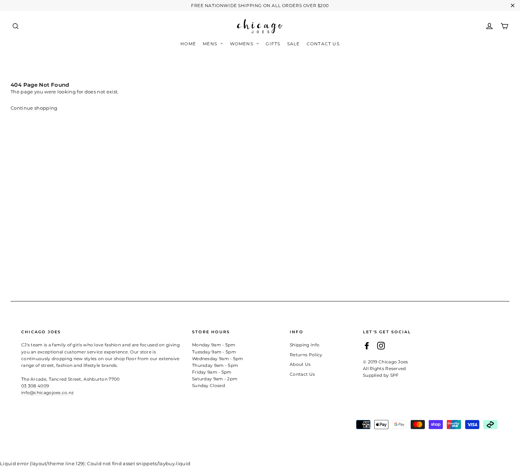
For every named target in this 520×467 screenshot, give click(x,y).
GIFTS (273, 43)
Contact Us (323, 43)
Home (188, 43)
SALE (293, 43)
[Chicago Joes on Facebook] (367, 345)
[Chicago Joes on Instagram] (381, 345)
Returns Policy (306, 354)
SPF (394, 375)
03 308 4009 (35, 385)
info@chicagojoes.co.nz (47, 392)
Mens (211, 43)
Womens (242, 43)
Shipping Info (304, 344)
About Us (300, 364)
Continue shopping (34, 108)
